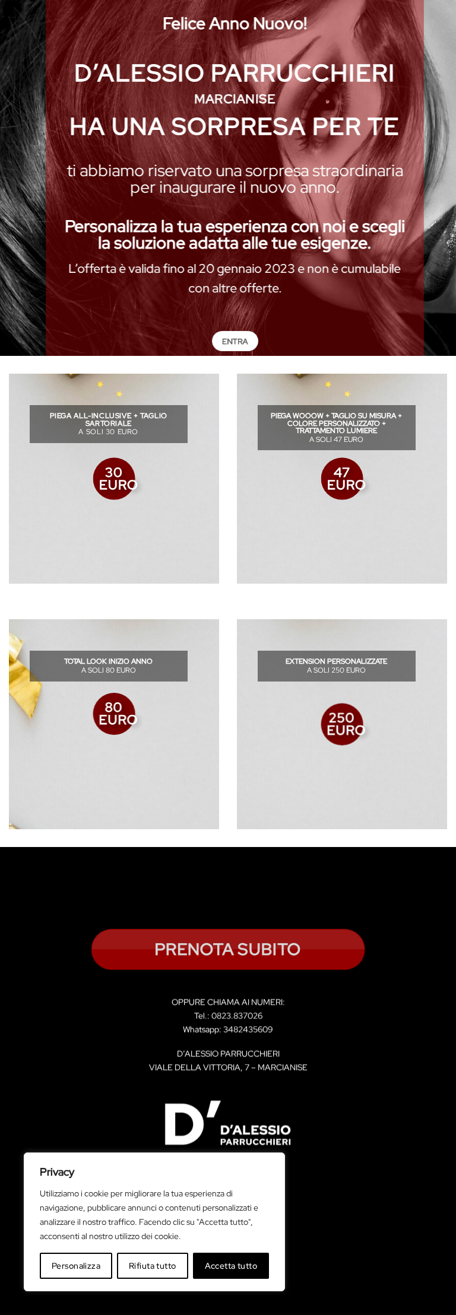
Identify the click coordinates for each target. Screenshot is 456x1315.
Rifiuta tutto (152, 1265)
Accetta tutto (231, 1265)
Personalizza (76, 1265)
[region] (154, 1221)
